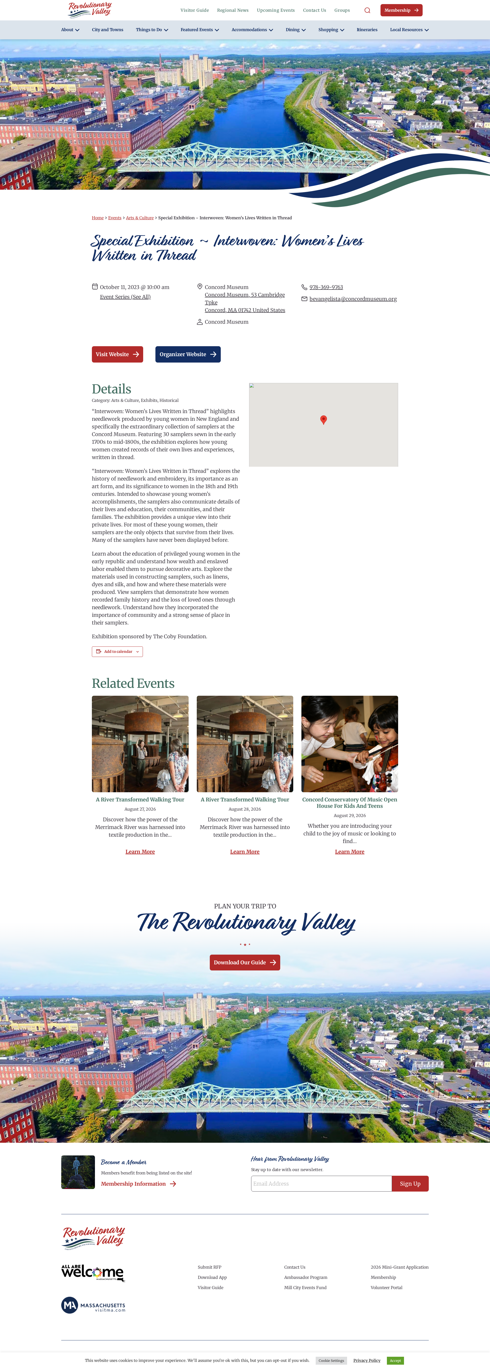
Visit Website (112, 354)
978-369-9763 (326, 287)
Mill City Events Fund (305, 1287)
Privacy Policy (367, 1360)
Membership (397, 10)
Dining (293, 29)
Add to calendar (118, 651)
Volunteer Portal (386, 1287)
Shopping (328, 29)
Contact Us (314, 10)
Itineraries (367, 29)
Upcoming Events (276, 10)
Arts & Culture (140, 217)
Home (98, 217)
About (67, 29)
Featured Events (197, 29)
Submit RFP (209, 1267)
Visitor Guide (195, 10)
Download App (212, 1277)
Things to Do (149, 29)
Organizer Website (183, 354)
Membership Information (133, 1184)
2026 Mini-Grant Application (400, 1267)
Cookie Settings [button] (331, 1361)
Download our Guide (240, 962)
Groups (342, 10)
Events (114, 217)
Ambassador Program (305, 1277)
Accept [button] (395, 1361)
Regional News (233, 10)
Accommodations (249, 29)
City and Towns (107, 29)
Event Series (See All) (125, 297)
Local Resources (406, 29)
